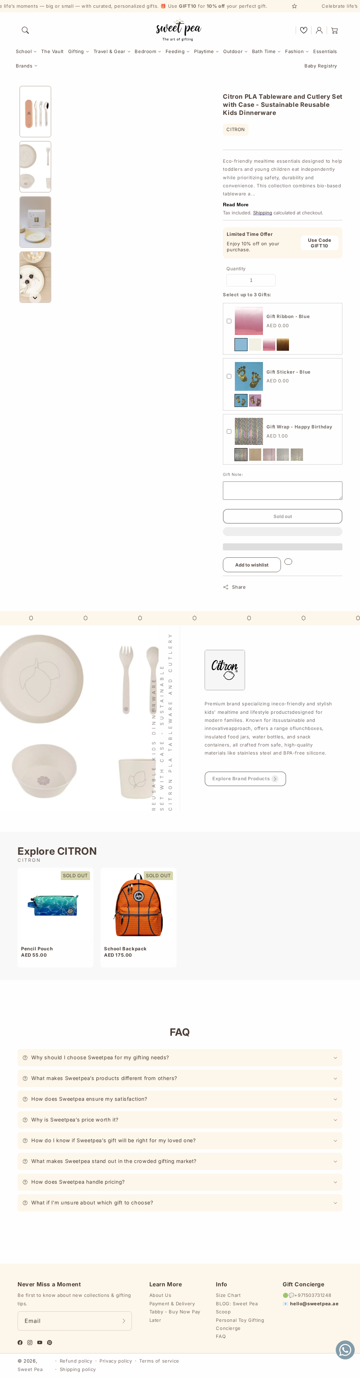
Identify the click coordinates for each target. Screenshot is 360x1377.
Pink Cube (269, 454)
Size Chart (228, 1295)
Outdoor (233, 51)
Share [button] (239, 587)
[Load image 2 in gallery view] (35, 167)
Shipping (262, 212)
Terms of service (159, 1361)
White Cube (283, 454)
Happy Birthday (241, 454)
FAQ (221, 1336)
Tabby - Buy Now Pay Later (174, 1316)
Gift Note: (233, 474)
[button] (25, 30)
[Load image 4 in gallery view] (35, 277)
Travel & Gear (110, 51)
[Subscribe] (124, 1320)
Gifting (76, 51)
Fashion (294, 51)
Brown (283, 344)
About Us (160, 1295)
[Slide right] (35, 298)
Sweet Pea (30, 1369)
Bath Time (264, 51)
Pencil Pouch (37, 948)
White (255, 344)
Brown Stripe (255, 454)
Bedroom (145, 51)
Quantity (235, 268)
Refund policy (76, 1361)
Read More (236, 204)
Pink (269, 344)
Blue (241, 344)
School (24, 51)
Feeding (175, 51)
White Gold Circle (297, 454)
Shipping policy (78, 1369)
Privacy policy (115, 1361)
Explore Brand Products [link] (241, 778)
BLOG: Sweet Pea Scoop (237, 1307)
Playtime (204, 51)
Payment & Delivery (172, 1303)
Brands (24, 66)
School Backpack (125, 948)
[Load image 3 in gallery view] (35, 222)
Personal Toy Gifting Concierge (240, 1324)
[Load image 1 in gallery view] (35, 111)
